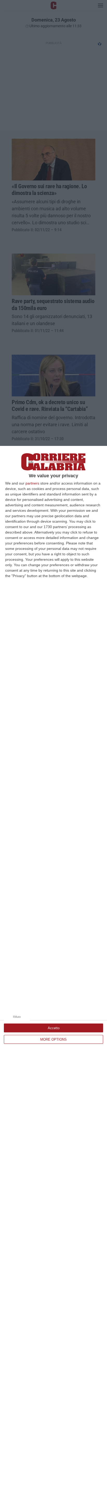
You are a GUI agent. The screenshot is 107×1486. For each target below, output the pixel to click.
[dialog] (53, 966)
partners (32, 483)
